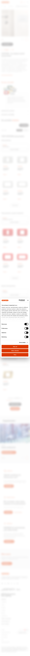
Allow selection (15, 350)
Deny (15, 354)
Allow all (15, 346)
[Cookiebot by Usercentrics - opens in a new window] (19, 300)
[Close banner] (27, 300)
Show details (22, 342)
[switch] (26, 328)
